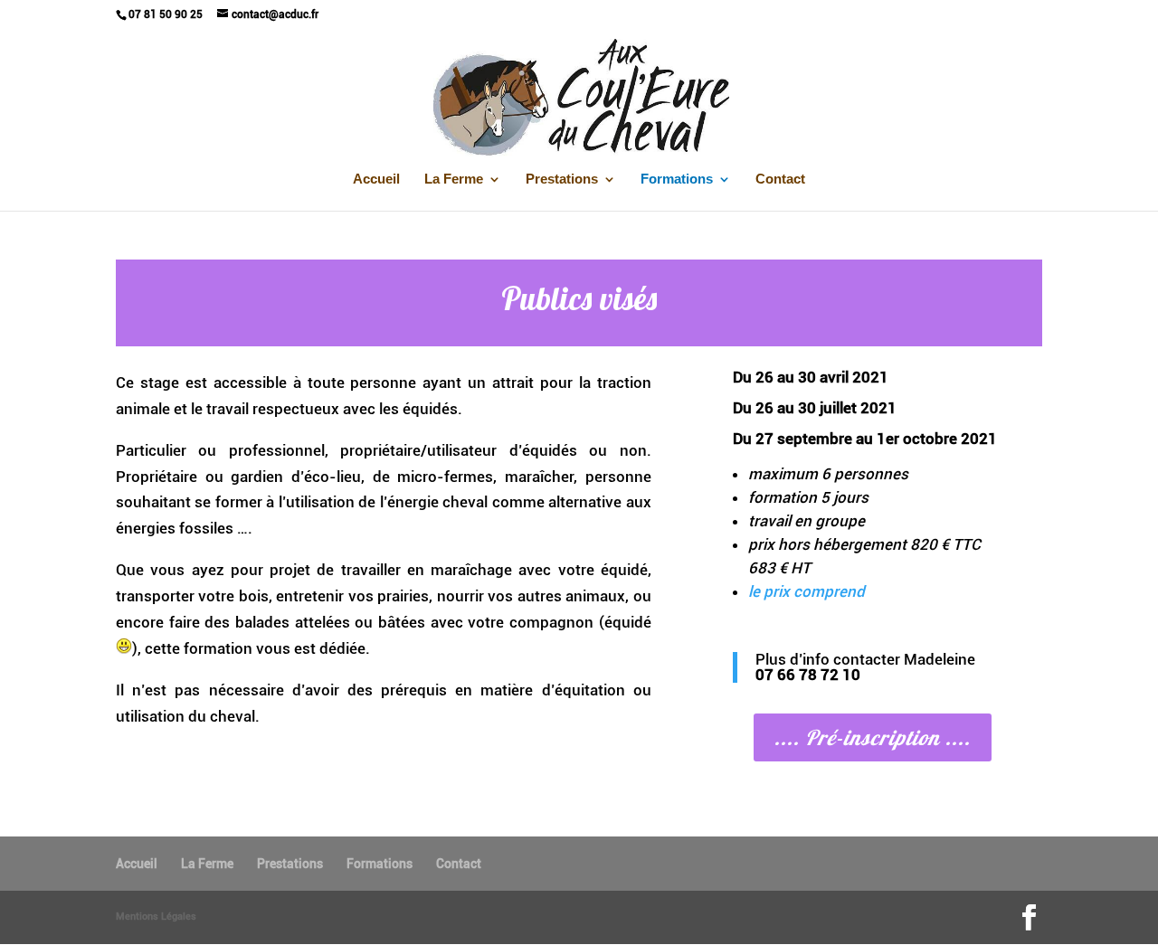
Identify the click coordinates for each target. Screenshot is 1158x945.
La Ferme (453, 179)
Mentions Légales (156, 916)
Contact (780, 179)
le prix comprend (806, 591)
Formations (677, 179)
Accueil (376, 179)
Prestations (562, 179)
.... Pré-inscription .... (872, 737)
